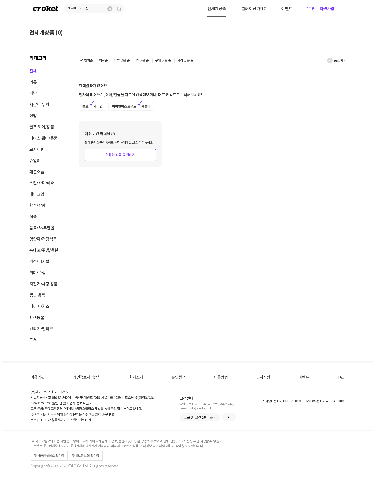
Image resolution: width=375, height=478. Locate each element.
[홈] (45, 8)
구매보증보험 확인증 (85, 455)
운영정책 (178, 377)
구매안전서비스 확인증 (49, 455)
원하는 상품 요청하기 (120, 154)
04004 (42, 419)
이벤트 (304, 377)
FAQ (341, 377)
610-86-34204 (61, 397)
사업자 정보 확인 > (79, 403)
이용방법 (221, 377)
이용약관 (37, 377)
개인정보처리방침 (87, 377)
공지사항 (263, 377)
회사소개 (136, 377)
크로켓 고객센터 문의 (199, 417)
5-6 (94, 419)
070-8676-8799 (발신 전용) (48, 403)
